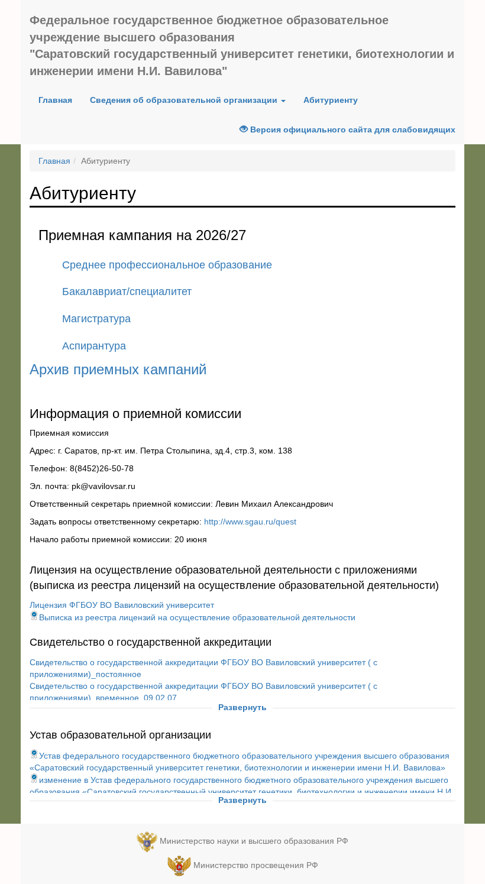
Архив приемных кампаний (118, 369)
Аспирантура (94, 346)
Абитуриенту (330, 100)
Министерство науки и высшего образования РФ (254, 841)
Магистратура (96, 319)
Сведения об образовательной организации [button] (185, 100)
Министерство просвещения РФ (255, 865)
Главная (59, 100)
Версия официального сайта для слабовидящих (351, 129)
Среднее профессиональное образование (167, 265)
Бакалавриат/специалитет (127, 291)
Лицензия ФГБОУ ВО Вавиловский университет (122, 605)
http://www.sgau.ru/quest (250, 521)
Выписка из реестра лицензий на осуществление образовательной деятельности (197, 617)
